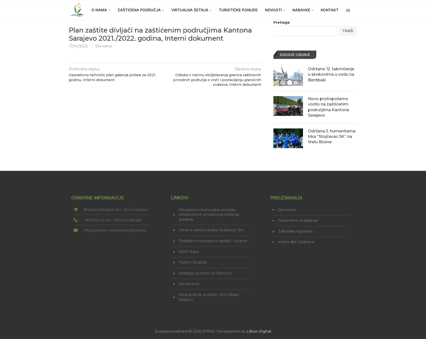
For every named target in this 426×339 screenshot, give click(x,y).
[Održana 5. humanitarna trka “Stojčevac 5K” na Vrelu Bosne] (288, 138)
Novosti (273, 10)
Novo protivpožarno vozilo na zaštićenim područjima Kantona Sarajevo (328, 107)
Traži (348, 31)
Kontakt (329, 10)
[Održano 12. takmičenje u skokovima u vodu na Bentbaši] (288, 76)
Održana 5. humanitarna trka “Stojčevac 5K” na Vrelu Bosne (331, 136)
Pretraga (281, 22)
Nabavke (301, 10)
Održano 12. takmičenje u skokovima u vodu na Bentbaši (331, 74)
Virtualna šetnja (189, 10)
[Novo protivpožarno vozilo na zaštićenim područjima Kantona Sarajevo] (288, 106)
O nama (99, 10)
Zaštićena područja (139, 10)
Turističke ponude (238, 10)
